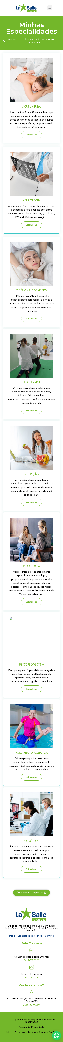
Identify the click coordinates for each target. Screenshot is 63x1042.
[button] (49, 7)
